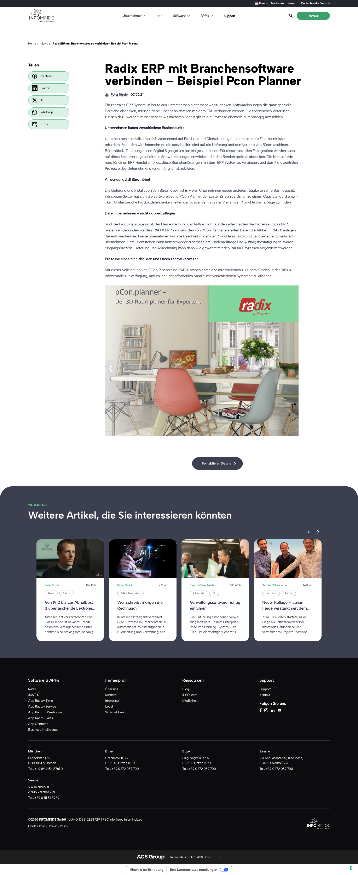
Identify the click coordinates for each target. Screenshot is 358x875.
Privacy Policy (58, 826)
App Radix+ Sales (40, 718)
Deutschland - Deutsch (315, 3)
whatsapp (47, 112)
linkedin (45, 88)
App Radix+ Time (40, 701)
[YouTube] (279, 711)
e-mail (45, 124)
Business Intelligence (43, 730)
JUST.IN (33, 695)
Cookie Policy (37, 826)
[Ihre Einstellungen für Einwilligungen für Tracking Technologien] (351, 868)
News (291, 3)
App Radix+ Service (42, 706)
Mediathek (277, 3)
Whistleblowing (116, 712)
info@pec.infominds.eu (126, 819)
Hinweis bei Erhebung (146, 870)
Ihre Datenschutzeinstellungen (193, 870)
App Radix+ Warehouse (45, 712)
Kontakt (264, 695)
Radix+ (33, 689)
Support (229, 16)
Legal (109, 706)
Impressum (113, 701)
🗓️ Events (261, 3)
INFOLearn (189, 695)
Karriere (110, 695)
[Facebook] (260, 711)
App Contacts (38, 724)
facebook (46, 76)
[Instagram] (266, 711)
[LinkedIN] (273, 711)
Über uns (111, 689)
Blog (185, 689)
